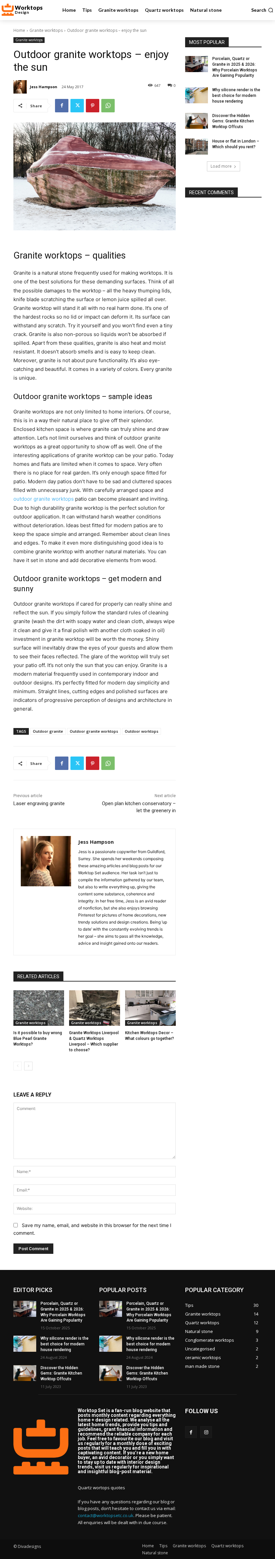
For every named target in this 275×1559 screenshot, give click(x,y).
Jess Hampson (43, 86)
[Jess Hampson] (21, 87)
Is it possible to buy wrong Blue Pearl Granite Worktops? (37, 1039)
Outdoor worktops (141, 731)
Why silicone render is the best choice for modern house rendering (236, 96)
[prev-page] (17, 1066)
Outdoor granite (48, 731)
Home (19, 30)
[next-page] (28, 1066)
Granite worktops (46, 30)
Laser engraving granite (39, 803)
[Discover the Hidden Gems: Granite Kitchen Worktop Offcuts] (196, 121)
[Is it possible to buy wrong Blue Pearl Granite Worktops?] (38, 1008)
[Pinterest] (92, 105)
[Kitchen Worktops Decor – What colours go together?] (150, 1008)
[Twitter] (77, 105)
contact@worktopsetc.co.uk (105, 1515)
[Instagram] (206, 1432)
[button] (262, 10)
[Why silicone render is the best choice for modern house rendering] (196, 95)
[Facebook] (61, 105)
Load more (221, 166)
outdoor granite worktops (43, 499)
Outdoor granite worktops (94, 731)
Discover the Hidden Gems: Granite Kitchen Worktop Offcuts (233, 121)
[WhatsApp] (108, 105)
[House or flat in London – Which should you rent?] (196, 146)
